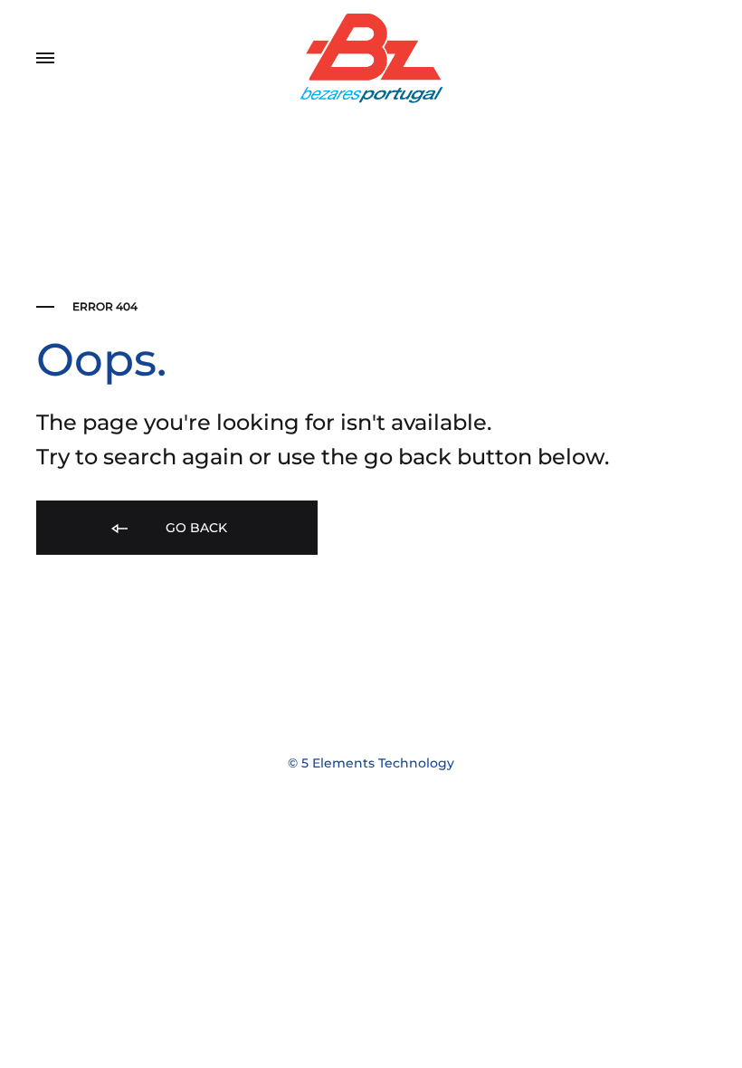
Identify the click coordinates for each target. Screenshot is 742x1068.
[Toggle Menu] (45, 59)
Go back (194, 528)
